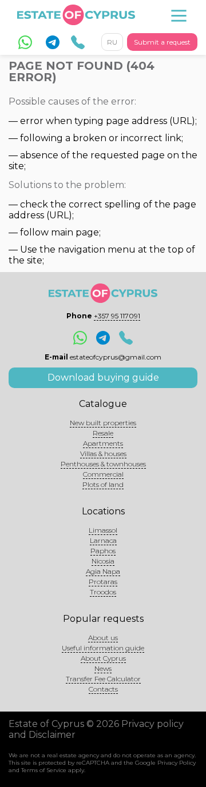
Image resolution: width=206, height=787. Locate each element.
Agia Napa (103, 571)
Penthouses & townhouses (103, 464)
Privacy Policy (176, 762)
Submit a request (162, 42)
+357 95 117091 (117, 315)
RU (112, 42)
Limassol (103, 530)
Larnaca (103, 540)
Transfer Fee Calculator (103, 678)
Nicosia (103, 561)
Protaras (103, 581)
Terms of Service (43, 770)
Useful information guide (103, 648)
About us (103, 637)
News (103, 668)
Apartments (103, 443)
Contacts (103, 689)
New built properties (103, 422)
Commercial (103, 474)
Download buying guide (103, 377)
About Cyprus (103, 658)
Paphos (103, 550)
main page (75, 232)
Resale (103, 433)
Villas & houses (103, 453)
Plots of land (103, 484)
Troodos (103, 592)
